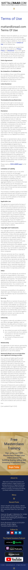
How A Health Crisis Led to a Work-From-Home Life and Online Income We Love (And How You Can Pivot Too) (13, 508)
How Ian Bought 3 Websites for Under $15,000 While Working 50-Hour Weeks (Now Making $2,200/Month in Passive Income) (14, 516)
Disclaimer (11, 50)
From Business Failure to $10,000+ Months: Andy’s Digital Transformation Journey (13, 524)
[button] (14, 8)
